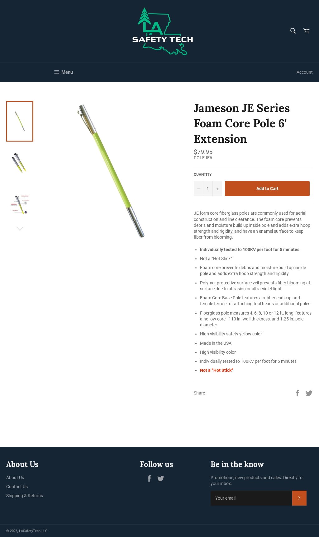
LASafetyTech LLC (33, 531)
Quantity (203, 174)
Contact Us (17, 486)
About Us (15, 477)
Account (305, 72)
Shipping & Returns (24, 495)
